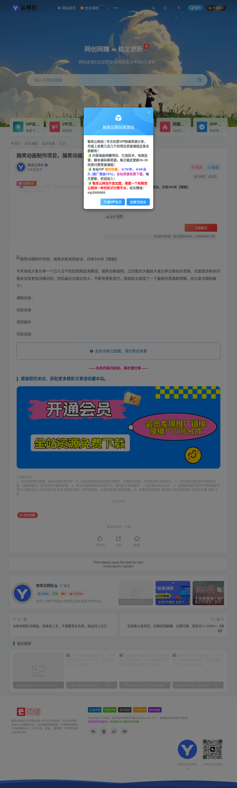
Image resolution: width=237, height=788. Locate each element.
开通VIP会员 (113, 201)
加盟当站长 (138, 201)
